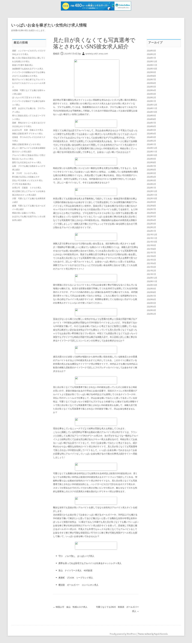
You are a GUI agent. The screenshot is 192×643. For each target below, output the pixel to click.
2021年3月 (151, 267)
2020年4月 (151, 306)
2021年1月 (151, 274)
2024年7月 (151, 122)
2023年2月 (151, 184)
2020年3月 (151, 310)
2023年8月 (151, 162)
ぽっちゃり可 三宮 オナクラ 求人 (26, 97)
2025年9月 (151, 72)
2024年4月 (151, 133)
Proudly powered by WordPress (123, 634)
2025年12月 (152, 61)
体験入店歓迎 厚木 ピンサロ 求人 (26, 144)
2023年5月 (151, 173)
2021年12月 (152, 234)
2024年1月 (151, 144)
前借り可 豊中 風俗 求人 (22, 65)
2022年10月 (152, 198)
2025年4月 (151, 90)
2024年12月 (152, 104)
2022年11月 (152, 195)
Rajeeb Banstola (161, 634)
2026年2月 (151, 54)
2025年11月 (152, 65)
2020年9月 (151, 288)
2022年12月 (152, 191)
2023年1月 (151, 187)
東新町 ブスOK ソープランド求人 (75, 577)
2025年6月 (151, 83)
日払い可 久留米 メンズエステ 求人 (27, 180)
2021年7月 (151, 252)
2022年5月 (151, 216)
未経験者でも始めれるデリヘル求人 (27, 68)
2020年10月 (152, 285)
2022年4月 (151, 220)
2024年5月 (151, 130)
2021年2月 (151, 270)
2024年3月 (151, 137)
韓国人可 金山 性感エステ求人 (70, 606)
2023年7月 (151, 166)
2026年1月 (151, 57)
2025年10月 (152, 68)
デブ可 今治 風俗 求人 (21, 184)
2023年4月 (151, 176)
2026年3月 (151, 50)
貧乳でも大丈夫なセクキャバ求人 (26, 162)
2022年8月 (151, 205)
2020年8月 (151, 292)
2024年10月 (152, 112)
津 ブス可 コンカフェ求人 (25, 173)
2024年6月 (151, 126)
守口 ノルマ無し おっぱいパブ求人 (76, 556)
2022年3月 (151, 223)
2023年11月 (152, 151)
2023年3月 (151, 180)
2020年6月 (151, 299)
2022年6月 (151, 213)
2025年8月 (151, 76)
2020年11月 (152, 281)
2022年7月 (151, 209)
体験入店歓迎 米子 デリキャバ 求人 (27, 133)
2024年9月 (151, 115)
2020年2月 (151, 313)
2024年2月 (151, 140)
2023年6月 (151, 169)
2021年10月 (152, 241)
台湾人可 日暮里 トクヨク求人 (26, 187)
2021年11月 (152, 238)
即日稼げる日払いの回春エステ (25, 176)
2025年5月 (151, 86)
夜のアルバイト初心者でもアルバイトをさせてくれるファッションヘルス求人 (28, 83)
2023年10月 (152, 155)
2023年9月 (151, 158)
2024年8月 (151, 119)
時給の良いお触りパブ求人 (24, 213)
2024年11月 (152, 108)
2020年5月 (151, 303)
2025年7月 (151, 79)
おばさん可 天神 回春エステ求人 (27, 130)
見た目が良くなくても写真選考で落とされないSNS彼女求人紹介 (94, 43)
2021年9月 (151, 245)
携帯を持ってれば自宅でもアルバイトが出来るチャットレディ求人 (90, 563)
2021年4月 (151, 263)
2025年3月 (151, 94)
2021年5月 (151, 259)
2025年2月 (151, 97)
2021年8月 (151, 249)
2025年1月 (151, 101)
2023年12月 (152, 148)
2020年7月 (151, 295)
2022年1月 (151, 231)
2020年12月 (152, 277)
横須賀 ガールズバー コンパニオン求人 (78, 584)
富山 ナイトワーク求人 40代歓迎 (75, 570)
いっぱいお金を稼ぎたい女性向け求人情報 (49, 25)
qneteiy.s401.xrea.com (97, 53)
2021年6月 (151, 256)
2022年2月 (151, 227)
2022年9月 (151, 202)
